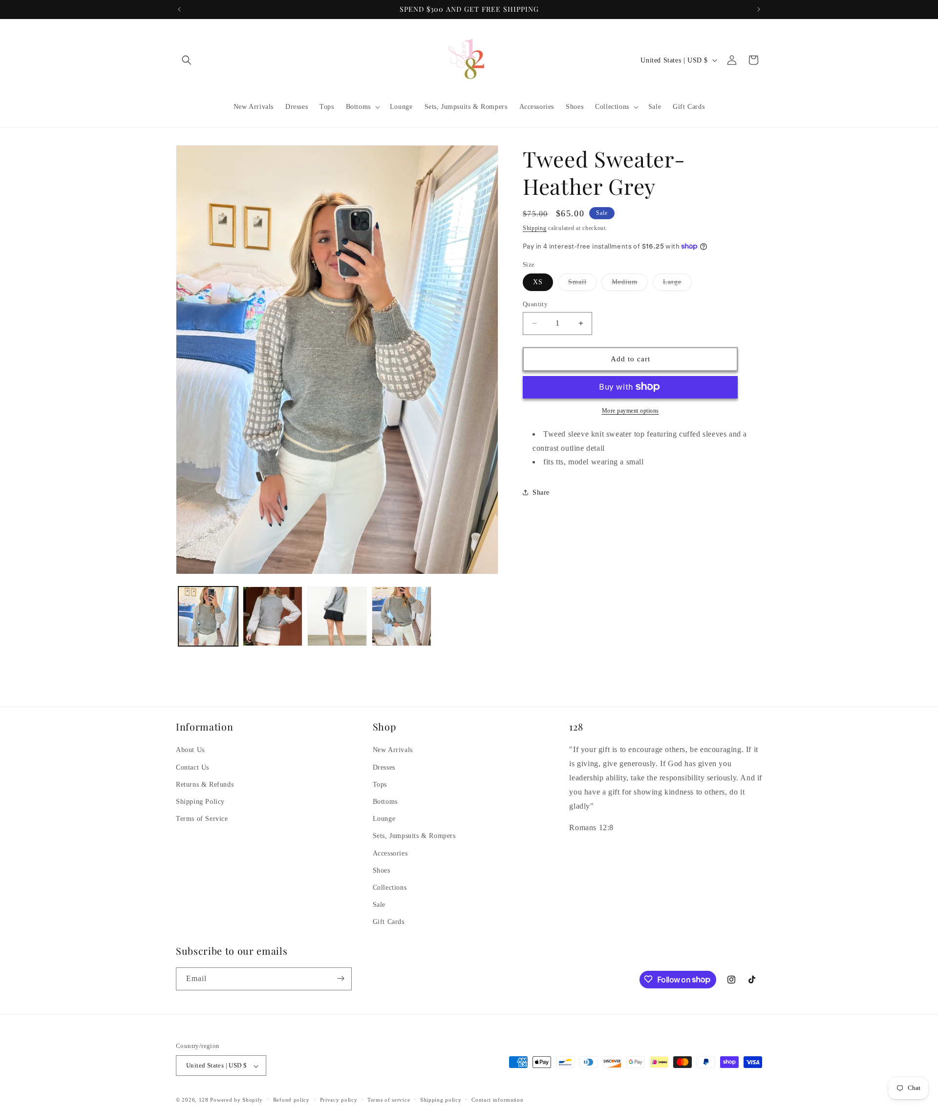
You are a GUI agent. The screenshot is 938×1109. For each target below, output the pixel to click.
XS (538, 282)
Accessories (390, 853)
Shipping (535, 228)
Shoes (381, 870)
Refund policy (291, 1100)
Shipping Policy (200, 801)
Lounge (384, 818)
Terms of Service (202, 818)
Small (582, 284)
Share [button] (541, 492)
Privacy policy (339, 1100)
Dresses (384, 767)
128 (204, 1100)
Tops (380, 784)
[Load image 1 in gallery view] (208, 616)
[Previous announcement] (179, 9)
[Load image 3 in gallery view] (337, 616)
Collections (390, 887)
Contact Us (192, 767)
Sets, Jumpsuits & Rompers (414, 835)
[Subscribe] (340, 978)
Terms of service (388, 1100)
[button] (186, 60)
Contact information (497, 1100)
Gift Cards (389, 921)
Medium (630, 284)
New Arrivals (393, 749)
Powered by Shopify (236, 1100)
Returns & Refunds (205, 784)
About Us (190, 749)
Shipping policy (441, 1100)
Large (677, 284)
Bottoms (385, 801)
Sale (379, 904)
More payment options (630, 410)
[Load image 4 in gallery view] (401, 616)
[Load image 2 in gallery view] (272, 616)
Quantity (535, 304)
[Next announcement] (758, 9)
